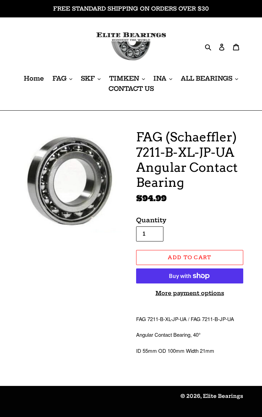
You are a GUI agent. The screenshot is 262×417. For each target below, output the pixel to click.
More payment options (190, 293)
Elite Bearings (223, 396)
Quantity (151, 220)
